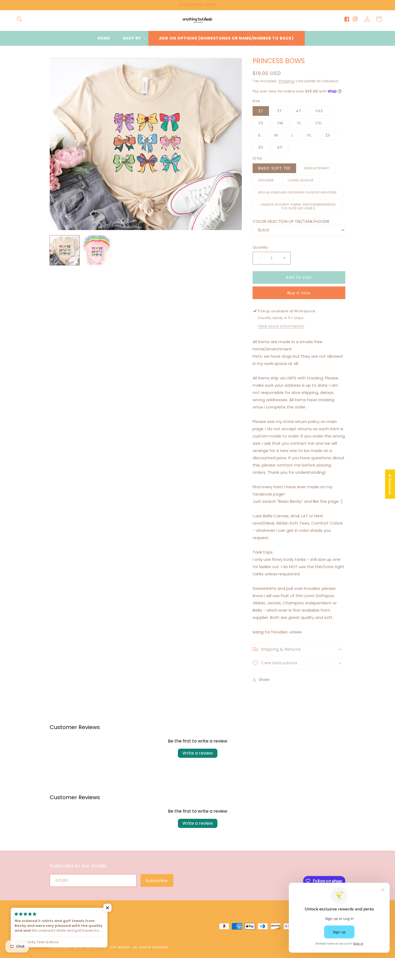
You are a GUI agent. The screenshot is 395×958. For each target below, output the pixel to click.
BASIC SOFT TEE (274, 168)
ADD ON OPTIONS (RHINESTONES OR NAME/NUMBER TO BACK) (226, 38)
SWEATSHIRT (319, 169)
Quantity (260, 247)
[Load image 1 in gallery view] (65, 250)
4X (280, 147)
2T (260, 111)
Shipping (286, 81)
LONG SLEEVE (303, 181)
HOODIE (269, 181)
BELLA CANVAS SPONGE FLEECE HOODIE (300, 193)
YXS (319, 111)
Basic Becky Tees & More (84, 947)
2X (328, 135)
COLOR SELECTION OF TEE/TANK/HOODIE (291, 221)
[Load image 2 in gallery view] (97, 250)
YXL (318, 123)
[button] (19, 19)
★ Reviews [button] (390, 484)
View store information (281, 326)
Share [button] (264, 679)
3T (279, 111)
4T (298, 111)
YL (299, 123)
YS (260, 123)
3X (260, 147)
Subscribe (157, 880)
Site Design (120, 947)
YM (280, 123)
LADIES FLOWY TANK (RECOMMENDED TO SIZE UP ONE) (300, 207)
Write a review (197, 753)
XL (309, 135)
